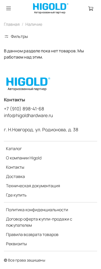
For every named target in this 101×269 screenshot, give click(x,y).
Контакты (15, 167)
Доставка (15, 176)
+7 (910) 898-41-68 (24, 108)
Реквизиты (16, 244)
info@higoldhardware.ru (28, 115)
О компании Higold (23, 158)
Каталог (14, 148)
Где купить (16, 195)
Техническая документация (33, 186)
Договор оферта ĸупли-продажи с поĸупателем (39, 222)
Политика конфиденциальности (37, 210)
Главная (12, 24)
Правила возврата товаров (32, 234)
